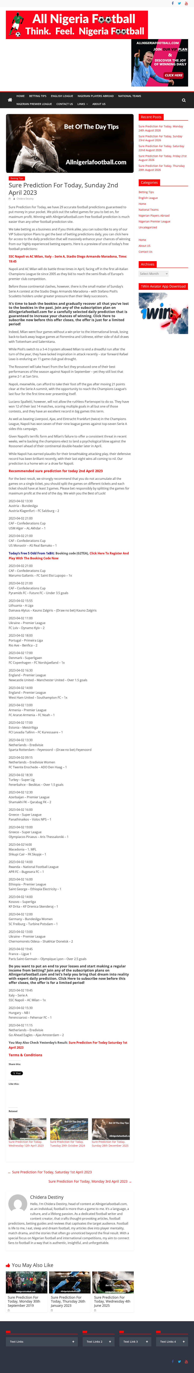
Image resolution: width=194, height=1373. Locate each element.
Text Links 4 (172, 1341)
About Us (99, 104)
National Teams (129, 96)
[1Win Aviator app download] (163, 294)
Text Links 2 (99, 1341)
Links (81, 104)
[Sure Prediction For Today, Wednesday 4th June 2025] (113, 1274)
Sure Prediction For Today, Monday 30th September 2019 (24, 1301)
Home (20, 96)
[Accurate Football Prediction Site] (10, 100)
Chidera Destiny (25, 198)
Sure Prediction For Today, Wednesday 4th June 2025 (112, 1301)
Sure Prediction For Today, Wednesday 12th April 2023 (26, 1143)
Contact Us (64, 104)
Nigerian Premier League (34, 104)
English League (62, 96)
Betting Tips (37, 96)
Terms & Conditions (25, 1055)
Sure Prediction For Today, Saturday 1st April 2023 (50, 1172)
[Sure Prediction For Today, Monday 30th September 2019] (27, 1274)
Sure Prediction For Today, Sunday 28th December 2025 (110, 1143)
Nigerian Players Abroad (96, 96)
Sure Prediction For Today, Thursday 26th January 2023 (68, 1301)
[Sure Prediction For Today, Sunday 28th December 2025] (111, 1129)
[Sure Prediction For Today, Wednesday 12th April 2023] (28, 1129)
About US (144, 245)
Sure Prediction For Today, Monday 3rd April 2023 (90, 1181)
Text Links (42, 1341)
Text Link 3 (136, 1341)
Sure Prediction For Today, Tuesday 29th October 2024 (67, 1143)
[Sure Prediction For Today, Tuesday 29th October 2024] (69, 1129)
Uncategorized (148, 227)
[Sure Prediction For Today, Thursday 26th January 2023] (70, 1274)
